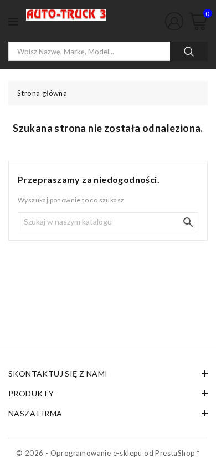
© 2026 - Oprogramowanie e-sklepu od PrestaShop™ (108, 453)
